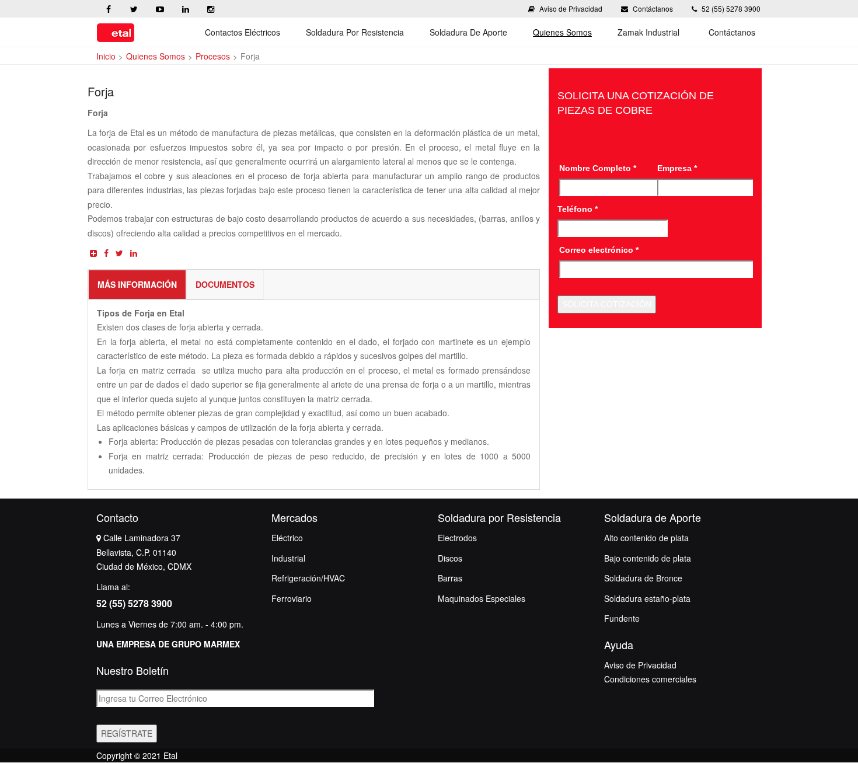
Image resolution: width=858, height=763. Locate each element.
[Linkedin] (185, 12)
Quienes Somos (562, 32)
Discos (450, 558)
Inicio (106, 56)
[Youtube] (159, 12)
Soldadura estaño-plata (647, 598)
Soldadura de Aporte (468, 32)
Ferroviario (291, 598)
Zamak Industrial (648, 32)
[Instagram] (210, 12)
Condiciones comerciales (650, 679)
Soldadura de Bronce (643, 578)
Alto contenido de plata (646, 537)
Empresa (677, 168)
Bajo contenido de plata (647, 558)
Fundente (622, 618)
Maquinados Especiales (481, 598)
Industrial (288, 558)
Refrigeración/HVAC (308, 578)
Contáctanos (653, 8)
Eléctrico (287, 537)
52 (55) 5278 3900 (730, 8)
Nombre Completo (597, 168)
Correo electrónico (599, 250)
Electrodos (457, 537)
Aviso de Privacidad (570, 8)
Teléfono (577, 209)
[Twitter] (133, 12)
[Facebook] (108, 12)
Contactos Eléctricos (242, 32)
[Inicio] (115, 32)
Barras (450, 578)
